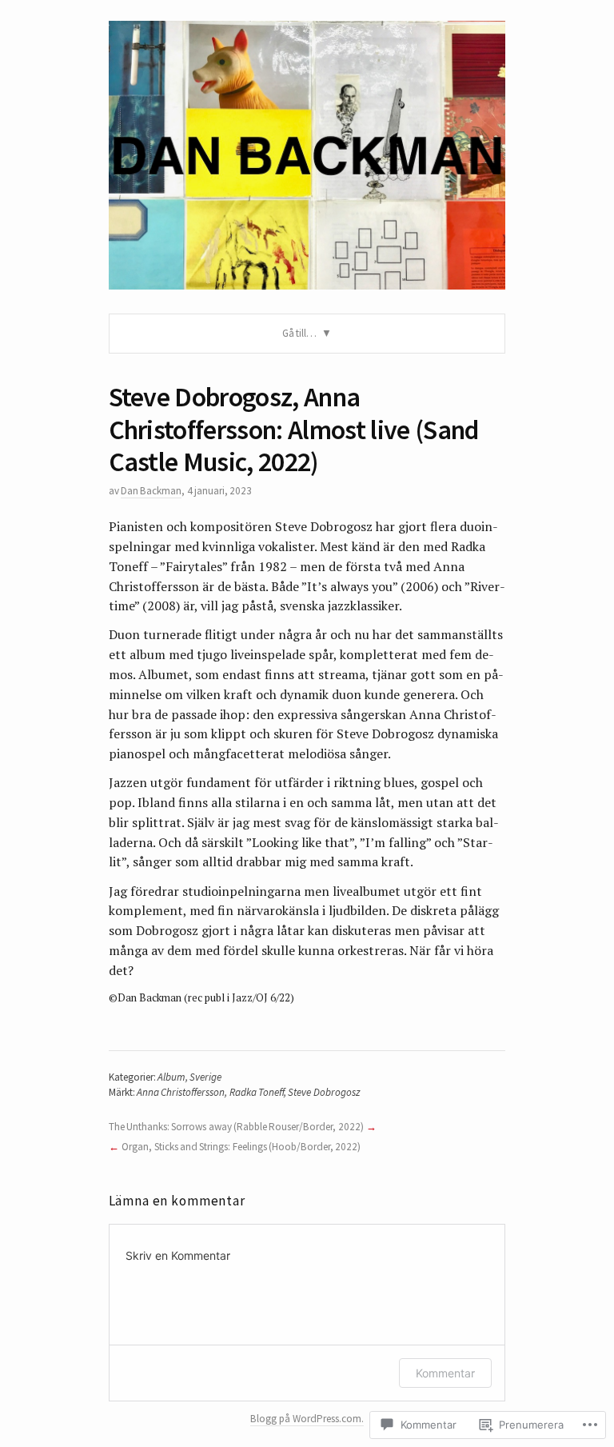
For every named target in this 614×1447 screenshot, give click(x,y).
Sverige (205, 1077)
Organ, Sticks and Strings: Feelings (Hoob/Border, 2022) (241, 1146)
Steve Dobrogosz (323, 1092)
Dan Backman (151, 491)
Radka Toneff (256, 1092)
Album (171, 1077)
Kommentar (445, 1373)
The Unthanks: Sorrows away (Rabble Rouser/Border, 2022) (236, 1126)
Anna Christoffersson (181, 1092)
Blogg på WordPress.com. (307, 1418)
